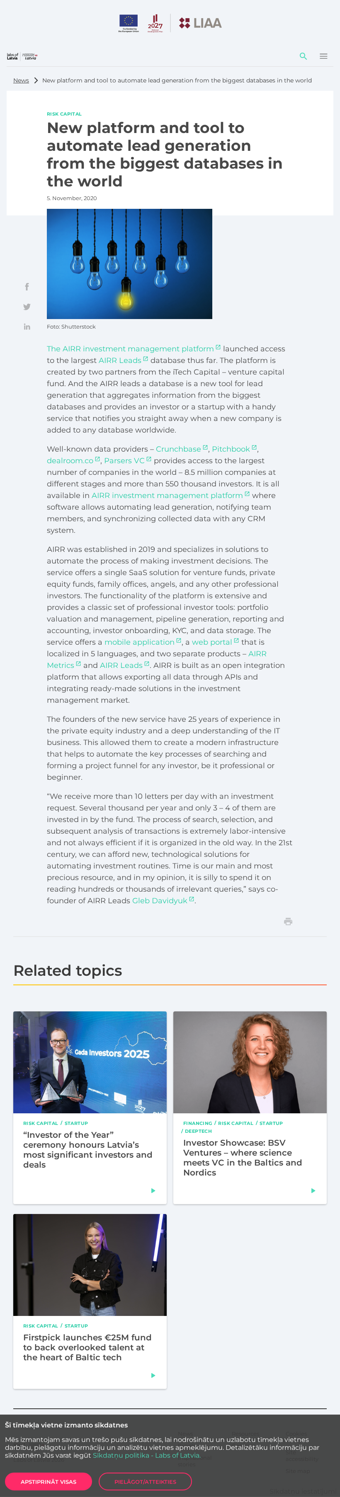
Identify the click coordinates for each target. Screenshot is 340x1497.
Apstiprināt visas (48, 1481)
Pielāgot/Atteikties (145, 1481)
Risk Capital (64, 113)
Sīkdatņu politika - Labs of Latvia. (147, 1455)
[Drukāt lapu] (288, 921)
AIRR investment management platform (167, 495)
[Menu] (323, 56)
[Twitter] (27, 307)
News (21, 80)
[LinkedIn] (27, 326)
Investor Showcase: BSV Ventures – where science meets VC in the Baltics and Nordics (242, 1158)
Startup (76, 1123)
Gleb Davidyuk (159, 900)
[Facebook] (27, 287)
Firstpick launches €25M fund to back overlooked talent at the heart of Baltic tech (87, 1347)
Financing (197, 1123)
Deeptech (198, 1131)
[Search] (303, 56)
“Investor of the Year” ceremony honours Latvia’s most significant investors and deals (88, 1149)
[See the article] (153, 1191)
